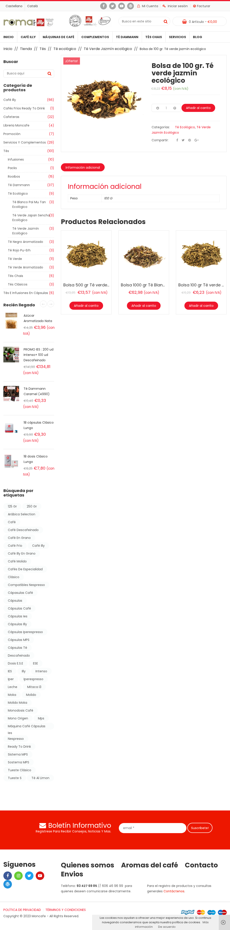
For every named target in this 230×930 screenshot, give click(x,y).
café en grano (19, 538)
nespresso (16, 738)
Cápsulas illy (17, 624)
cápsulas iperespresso (25, 632)
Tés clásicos (17, 284)
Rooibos (14, 176)
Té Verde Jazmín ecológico (108, 48)
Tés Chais (153, 37)
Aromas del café (149, 865)
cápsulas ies (17, 616)
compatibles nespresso (26, 585)
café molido (17, 561)
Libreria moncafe (16, 125)
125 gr (12, 506)
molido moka (17, 702)
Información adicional (83, 167)
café (12, 522)
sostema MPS (18, 762)
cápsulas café (19, 608)
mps (41, 718)
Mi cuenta (149, 6)
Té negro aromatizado (25, 242)
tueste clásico (19, 770)
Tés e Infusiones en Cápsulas (25, 293)
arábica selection (21, 514)
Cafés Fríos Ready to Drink (24, 108)
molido (31, 695)
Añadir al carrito (198, 108)
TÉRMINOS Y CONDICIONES (65, 910)
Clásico (13, 577)
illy (24, 671)
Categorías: (161, 127)
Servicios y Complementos (24, 142)
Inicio (8, 37)
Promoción (11, 134)
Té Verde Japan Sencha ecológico (31, 217)
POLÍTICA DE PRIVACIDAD (22, 910)
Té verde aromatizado (25, 267)
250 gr (32, 506)
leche (12, 687)
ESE (35, 663)
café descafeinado (23, 530)
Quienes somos (87, 865)
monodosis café (20, 710)
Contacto (201, 865)
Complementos (95, 37)
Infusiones (16, 159)
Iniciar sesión (178, 6)
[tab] (83, 167)
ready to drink (19, 746)
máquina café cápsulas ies (26, 727)
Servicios (177, 37)
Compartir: (160, 140)
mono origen (18, 718)
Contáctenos (174, 891)
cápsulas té (17, 647)
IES (10, 671)
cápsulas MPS (18, 640)
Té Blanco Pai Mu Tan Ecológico (29, 204)
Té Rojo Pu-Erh (19, 250)
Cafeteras (11, 117)
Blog (197, 37)
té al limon (40, 778)
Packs (12, 168)
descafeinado (19, 655)
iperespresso (33, 679)
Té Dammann (127, 37)
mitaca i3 (34, 687)
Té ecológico (64, 48)
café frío (15, 545)
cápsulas (15, 600)
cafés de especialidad (25, 569)
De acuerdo (167, 927)
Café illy (28, 37)
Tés (43, 48)
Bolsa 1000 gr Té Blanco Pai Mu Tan (155, 285)
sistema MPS (18, 754)
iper (11, 679)
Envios (72, 874)
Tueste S (15, 778)
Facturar (203, 6)
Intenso (41, 671)
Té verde (15, 259)
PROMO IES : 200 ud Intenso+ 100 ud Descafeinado (38, 354)
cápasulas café (20, 592)
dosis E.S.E (15, 663)
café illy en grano (21, 553)
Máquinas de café (58, 37)
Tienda (26, 48)
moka (12, 695)
